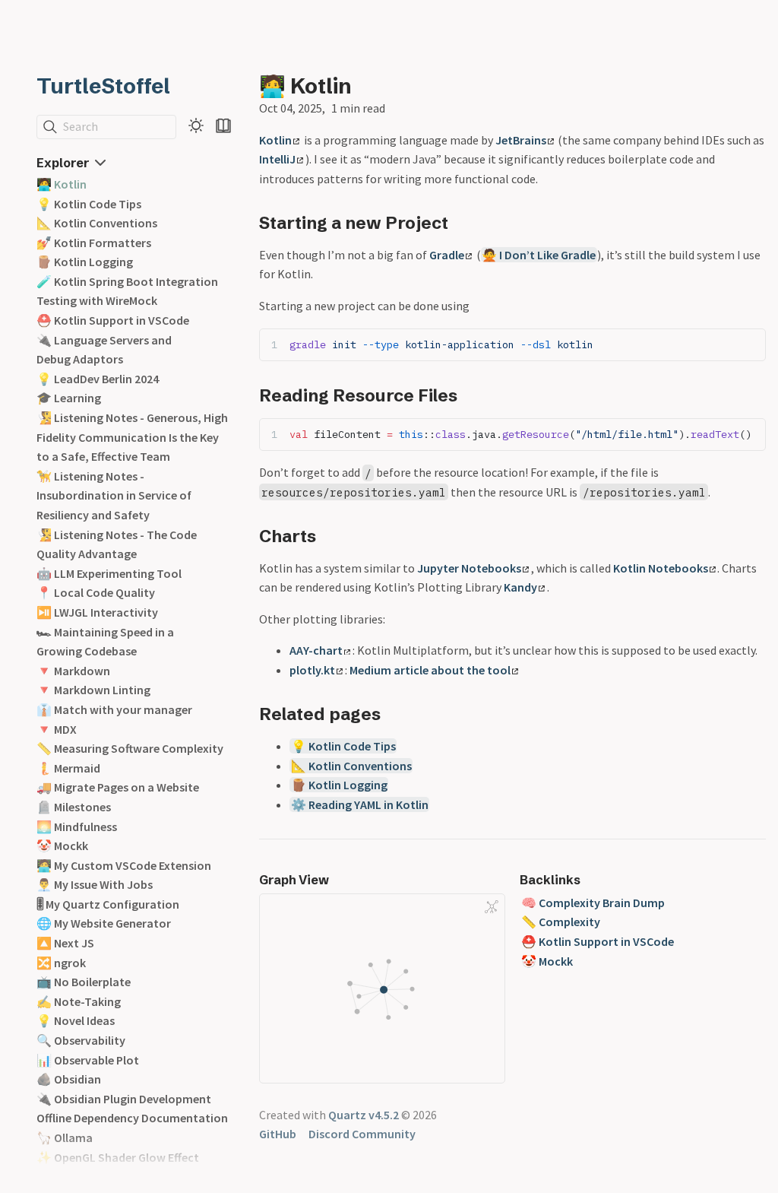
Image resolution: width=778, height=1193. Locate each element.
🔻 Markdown (73, 670)
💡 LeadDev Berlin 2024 (97, 378)
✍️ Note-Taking (78, 1001)
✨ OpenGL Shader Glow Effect (117, 1157)
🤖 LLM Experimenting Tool (109, 573)
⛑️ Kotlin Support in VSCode (112, 320)
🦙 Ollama (64, 1137)
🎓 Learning (68, 397)
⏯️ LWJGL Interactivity (97, 612)
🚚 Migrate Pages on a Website (117, 787)
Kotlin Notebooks (660, 568)
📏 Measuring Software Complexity (129, 748)
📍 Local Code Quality (95, 592)
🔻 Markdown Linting (93, 689)
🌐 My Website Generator (103, 923)
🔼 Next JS (65, 942)
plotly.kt (312, 669)
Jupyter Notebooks (469, 568)
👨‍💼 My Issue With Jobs (94, 884)
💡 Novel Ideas (75, 1020)
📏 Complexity (560, 921)
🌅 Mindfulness (76, 826)
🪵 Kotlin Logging (84, 261)
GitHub (277, 1133)
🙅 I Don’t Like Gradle (539, 254)
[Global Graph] (491, 907)
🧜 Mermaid (68, 768)
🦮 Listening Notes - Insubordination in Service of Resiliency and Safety (113, 495)
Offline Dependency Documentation (132, 1117)
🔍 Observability (80, 1040)
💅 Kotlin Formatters (93, 242)
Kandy (520, 587)
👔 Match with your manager (114, 709)
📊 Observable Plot (87, 1060)
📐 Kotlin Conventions (96, 222)
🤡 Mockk (62, 845)
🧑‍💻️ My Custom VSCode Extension (123, 865)
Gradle (446, 254)
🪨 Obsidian (68, 1079)
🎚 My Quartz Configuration (107, 904)
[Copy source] (749, 344)
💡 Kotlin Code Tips (88, 203)
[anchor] (462, 222)
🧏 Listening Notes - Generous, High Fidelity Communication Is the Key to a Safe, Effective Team (132, 437)
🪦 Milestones (73, 806)
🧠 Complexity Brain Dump (593, 902)
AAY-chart (316, 650)
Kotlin (275, 140)
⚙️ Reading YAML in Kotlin (360, 804)
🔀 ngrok (61, 962)
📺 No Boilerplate (83, 981)
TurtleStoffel (103, 86)
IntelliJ (277, 159)
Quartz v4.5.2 (363, 1114)
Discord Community (362, 1133)
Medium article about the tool (430, 669)
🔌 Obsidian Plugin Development (123, 1098)
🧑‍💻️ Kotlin (61, 184)
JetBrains (520, 140)
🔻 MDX (56, 729)
